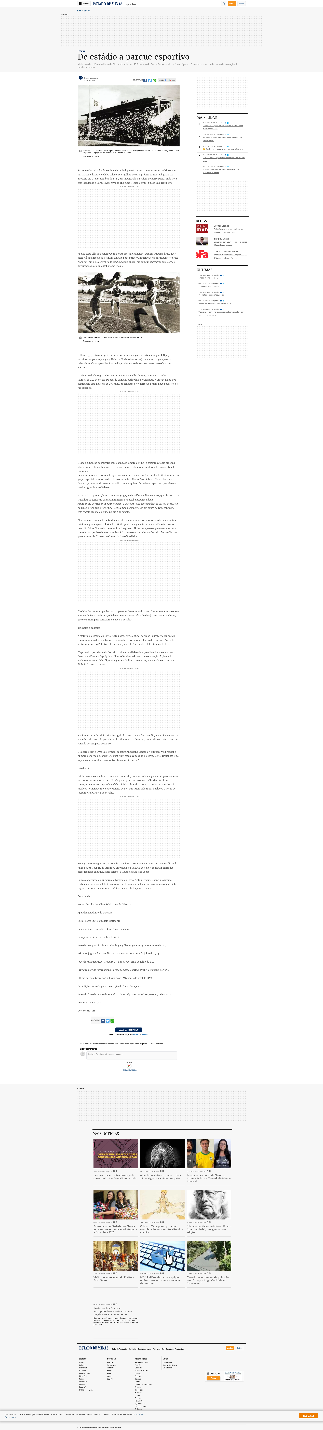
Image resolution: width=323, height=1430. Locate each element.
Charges (138, 1376)
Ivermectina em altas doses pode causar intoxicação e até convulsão (115, 1176)
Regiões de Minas (142, 1362)
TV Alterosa (111, 1365)
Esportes (130, 4)
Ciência (138, 1382)
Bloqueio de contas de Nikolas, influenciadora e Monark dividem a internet (209, 1178)
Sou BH (110, 1379)
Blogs (109, 1371)
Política (82, 1365)
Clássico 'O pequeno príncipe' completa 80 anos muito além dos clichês (161, 1229)
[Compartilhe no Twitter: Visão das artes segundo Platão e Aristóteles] (116, 1273)
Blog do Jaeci (221, 238)
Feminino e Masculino (143, 1384)
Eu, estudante (168, 1368)
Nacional (82, 1371)
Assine (231, 3)
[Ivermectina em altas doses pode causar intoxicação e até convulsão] (115, 1154)
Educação (83, 1387)
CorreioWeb (167, 1362)
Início (79, 11)
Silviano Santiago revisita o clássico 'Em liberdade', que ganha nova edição (209, 1229)
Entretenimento (141, 1406)
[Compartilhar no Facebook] (145, 80)
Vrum (109, 1376)
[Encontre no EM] (223, 3)
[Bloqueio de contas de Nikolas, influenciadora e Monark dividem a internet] (209, 1154)
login (136, 1034)
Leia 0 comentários (129, 1029)
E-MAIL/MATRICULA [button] (130, 1070)
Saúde (81, 1379)
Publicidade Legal (86, 1390)
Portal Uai (111, 1362)
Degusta (138, 1387)
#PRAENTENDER (141, 1371)
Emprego (138, 1373)
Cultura (82, 1384)
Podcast (138, 1398)
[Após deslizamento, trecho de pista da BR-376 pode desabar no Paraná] (204, 254)
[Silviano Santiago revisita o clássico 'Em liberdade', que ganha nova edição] (209, 1205)
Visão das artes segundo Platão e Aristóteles (113, 1279)
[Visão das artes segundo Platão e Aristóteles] (115, 1256)
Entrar (241, 3)
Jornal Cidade (221, 225)
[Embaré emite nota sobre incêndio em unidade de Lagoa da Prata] (204, 228)
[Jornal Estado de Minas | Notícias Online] (107, 4)
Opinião (138, 1365)
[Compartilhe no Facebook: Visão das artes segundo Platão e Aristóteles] (114, 1273)
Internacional (84, 1373)
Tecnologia (139, 1390)
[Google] (129, 1066)
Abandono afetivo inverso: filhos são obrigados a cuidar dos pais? (160, 1176)
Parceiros (111, 1368)
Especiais (138, 1368)
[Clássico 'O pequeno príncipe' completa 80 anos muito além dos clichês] (162, 1205)
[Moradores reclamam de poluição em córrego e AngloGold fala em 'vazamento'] (209, 1256)
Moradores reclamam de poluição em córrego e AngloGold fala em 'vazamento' (208, 1280)
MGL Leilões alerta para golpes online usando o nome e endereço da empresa (161, 1280)
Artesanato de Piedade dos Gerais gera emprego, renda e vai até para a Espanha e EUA (115, 1229)
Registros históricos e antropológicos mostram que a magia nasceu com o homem (112, 1311)
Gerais (81, 1362)
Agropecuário (140, 1404)
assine (145, 1034)
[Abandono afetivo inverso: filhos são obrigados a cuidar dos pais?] (162, 1154)
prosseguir (308, 1415)
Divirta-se (138, 1409)
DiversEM (83, 1376)
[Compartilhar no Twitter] (150, 80)
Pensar (137, 1395)
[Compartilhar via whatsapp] (155, 80)
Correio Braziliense (170, 1365)
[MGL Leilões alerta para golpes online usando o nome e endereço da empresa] (162, 1256)
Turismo (138, 1379)
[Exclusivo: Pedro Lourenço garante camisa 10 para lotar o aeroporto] (204, 241)
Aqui (109, 1373)
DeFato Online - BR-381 (227, 251)
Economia (83, 1368)
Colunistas (83, 1382)
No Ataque (139, 1401)
